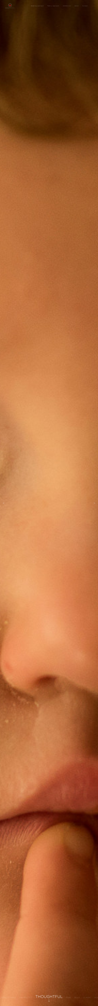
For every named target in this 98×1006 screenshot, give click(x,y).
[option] (49, 996)
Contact (85, 5)
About (77, 5)
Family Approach (53, 5)
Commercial (67, 5)
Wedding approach (37, 5)
